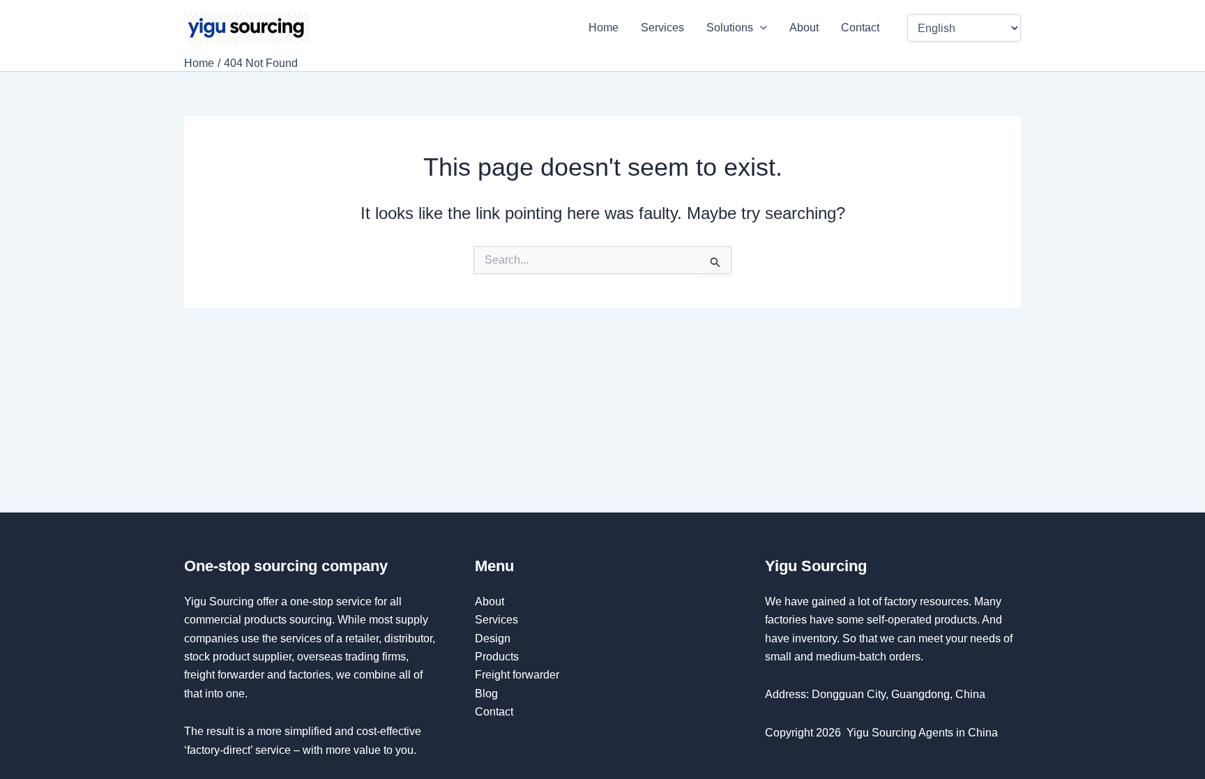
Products (497, 657)
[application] (760, 28)
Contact (861, 27)
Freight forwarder (517, 675)
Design (492, 638)
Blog (486, 693)
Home (604, 27)
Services (662, 27)
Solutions (729, 27)
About (804, 27)
